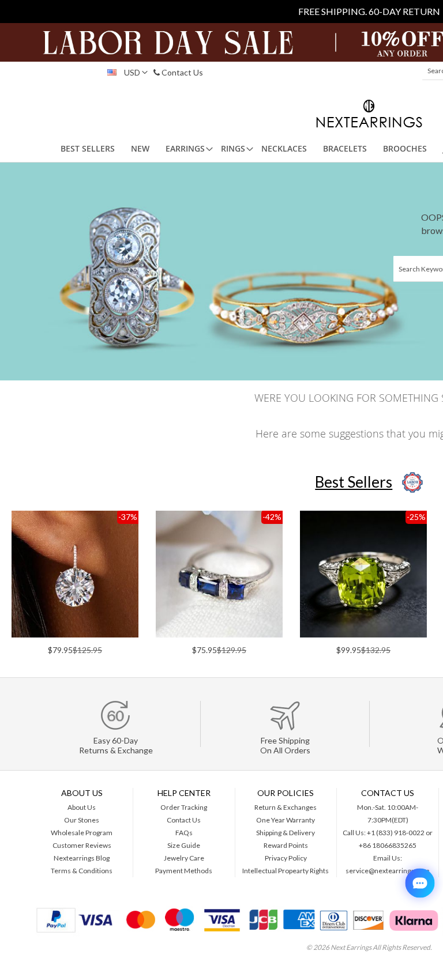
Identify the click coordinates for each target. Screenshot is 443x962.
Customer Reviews (81, 845)
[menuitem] (87, 148)
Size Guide (183, 845)
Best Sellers (353, 482)
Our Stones (81, 820)
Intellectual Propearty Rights (285, 870)
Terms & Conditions (81, 870)
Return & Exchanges (285, 807)
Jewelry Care (184, 858)
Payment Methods (183, 870)
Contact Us (181, 72)
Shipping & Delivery (285, 832)
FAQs (184, 832)
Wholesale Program (81, 832)
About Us (81, 807)
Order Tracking (183, 807)
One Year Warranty (285, 820)
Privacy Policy (286, 858)
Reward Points (286, 845)
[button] (124, 73)
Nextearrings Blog (82, 858)
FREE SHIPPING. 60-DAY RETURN (369, 11)
